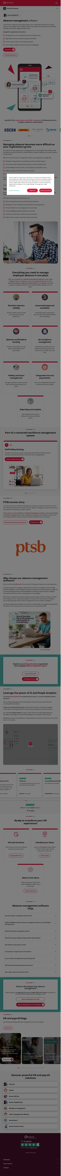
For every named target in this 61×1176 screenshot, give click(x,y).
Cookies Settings (13, 190)
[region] (30, 184)
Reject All (32, 190)
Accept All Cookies (45, 190)
